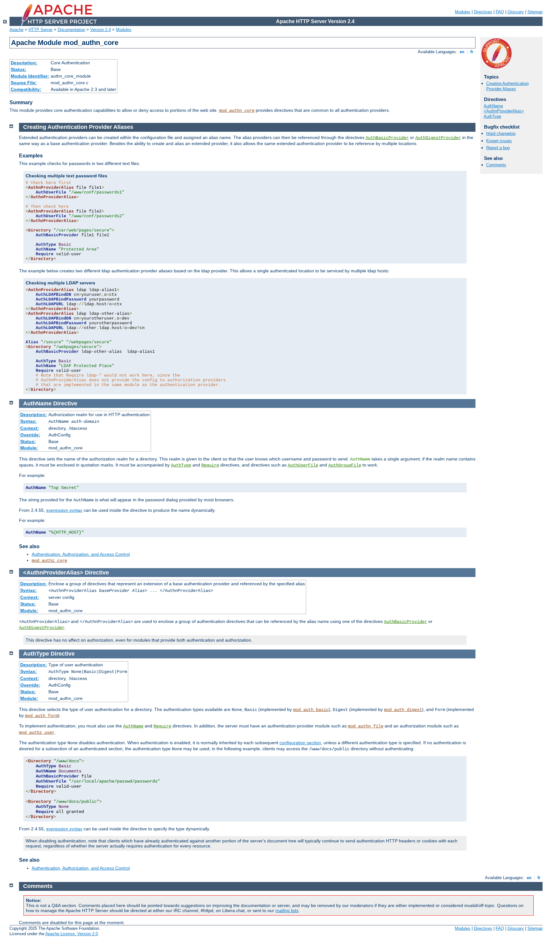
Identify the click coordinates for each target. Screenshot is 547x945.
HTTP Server (40, 29)
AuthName (493, 106)
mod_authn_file (365, 726)
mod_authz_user (36, 732)
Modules (462, 12)
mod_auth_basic (311, 709)
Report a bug (498, 147)
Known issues (499, 140)
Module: (29, 447)
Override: (30, 434)
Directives (483, 12)
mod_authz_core (49, 560)
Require (210, 465)
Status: (18, 69)
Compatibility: (26, 89)
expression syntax (64, 510)
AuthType (492, 116)
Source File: (24, 82)
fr (472, 51)
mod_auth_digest (403, 709)
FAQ (500, 12)
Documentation (71, 29)
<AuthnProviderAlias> (504, 111)
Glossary (515, 12)
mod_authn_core (237, 110)
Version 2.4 (100, 29)
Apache (16, 29)
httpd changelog (500, 133)
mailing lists (287, 910)
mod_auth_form (41, 715)
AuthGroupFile (344, 465)
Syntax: (28, 421)
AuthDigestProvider (438, 137)
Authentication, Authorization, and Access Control (81, 554)
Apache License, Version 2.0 (71, 933)
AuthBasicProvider (387, 137)
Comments (496, 164)
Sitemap (535, 12)
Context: (29, 428)
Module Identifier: (30, 76)
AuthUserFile (303, 465)
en (462, 51)
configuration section (300, 742)
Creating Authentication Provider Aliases (507, 86)
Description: (24, 62)
